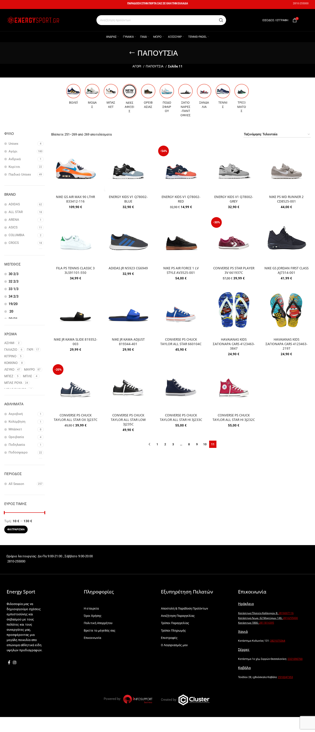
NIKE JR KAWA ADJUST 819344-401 (128, 341)
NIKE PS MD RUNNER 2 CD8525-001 (286, 199)
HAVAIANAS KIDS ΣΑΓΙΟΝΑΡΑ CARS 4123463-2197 (287, 343)
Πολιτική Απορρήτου (98, 623)
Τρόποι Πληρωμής (173, 630)
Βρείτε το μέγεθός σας (100, 630)
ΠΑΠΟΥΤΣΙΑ (155, 66)
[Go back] (132, 53)
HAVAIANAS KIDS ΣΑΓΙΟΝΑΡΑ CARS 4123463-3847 (234, 343)
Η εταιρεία (91, 608)
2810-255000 (301, 3)
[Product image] (75, 168)
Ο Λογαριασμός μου (174, 645)
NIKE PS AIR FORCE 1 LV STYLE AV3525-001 (181, 270)
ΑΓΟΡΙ (137, 66)
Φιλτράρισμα (16, 529)
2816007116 (286, 613)
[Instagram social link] (15, 662)
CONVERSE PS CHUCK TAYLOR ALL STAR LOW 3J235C (128, 419)
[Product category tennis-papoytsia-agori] (223, 97)
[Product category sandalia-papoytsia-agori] (204, 97)
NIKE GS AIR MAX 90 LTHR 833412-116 (75, 199)
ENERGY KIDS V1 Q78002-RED (181, 199)
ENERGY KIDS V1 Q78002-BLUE (128, 199)
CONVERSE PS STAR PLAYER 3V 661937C (233, 270)
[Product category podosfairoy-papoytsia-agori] (167, 99)
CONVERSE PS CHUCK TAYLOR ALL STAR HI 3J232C (234, 417)
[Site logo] (33, 20)
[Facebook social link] (9, 662)
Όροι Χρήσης (93, 615)
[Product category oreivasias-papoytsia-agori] (148, 97)
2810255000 (290, 618)
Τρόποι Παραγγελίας (175, 623)
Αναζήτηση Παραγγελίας (178, 615)
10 (205, 444)
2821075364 (277, 640)
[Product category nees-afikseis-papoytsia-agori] (129, 99)
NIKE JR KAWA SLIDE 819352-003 (75, 341)
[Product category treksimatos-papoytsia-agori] (241, 99)
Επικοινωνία (92, 638)
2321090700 (295, 658)
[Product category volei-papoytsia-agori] (73, 95)
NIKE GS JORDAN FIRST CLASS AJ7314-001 (286, 270)
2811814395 (266, 623)
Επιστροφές (169, 638)
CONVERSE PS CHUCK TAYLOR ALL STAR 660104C (180, 341)
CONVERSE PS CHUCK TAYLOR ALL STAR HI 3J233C (181, 417)
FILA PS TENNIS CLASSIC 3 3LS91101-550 (75, 270)
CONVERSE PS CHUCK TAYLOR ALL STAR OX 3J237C (75, 417)
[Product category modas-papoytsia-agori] (92, 97)
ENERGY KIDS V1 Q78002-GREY (233, 199)
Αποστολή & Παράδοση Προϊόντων (184, 608)
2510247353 (285, 677)
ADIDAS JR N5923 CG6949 (128, 268)
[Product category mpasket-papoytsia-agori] (111, 97)
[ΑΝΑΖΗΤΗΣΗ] (221, 20)
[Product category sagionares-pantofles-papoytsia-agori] (185, 101)
